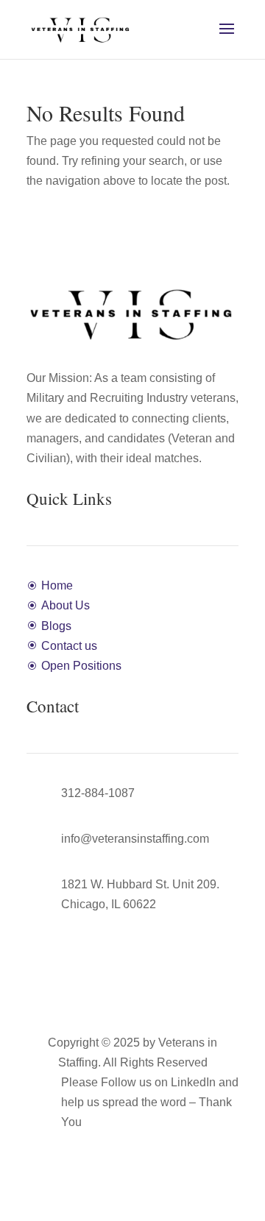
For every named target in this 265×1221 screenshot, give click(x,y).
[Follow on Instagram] (147, 1144)
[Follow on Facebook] (118, 1144)
